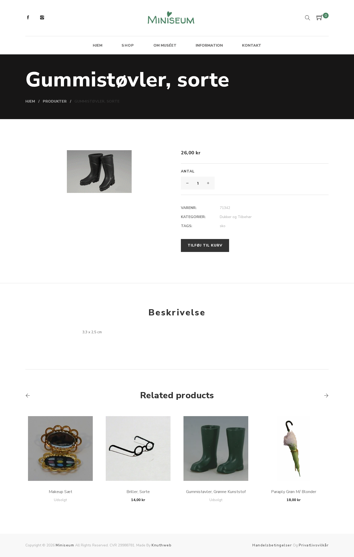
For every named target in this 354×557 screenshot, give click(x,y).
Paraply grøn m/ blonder (293, 492)
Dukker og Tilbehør (236, 216)
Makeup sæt (60, 492)
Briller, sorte (138, 492)
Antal (188, 171)
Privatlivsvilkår (314, 545)
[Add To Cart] (60, 468)
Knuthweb (162, 545)
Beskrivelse (177, 313)
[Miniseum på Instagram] (42, 18)
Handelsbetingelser (272, 545)
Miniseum (65, 545)
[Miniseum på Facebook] (28, 18)
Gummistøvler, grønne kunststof (216, 492)
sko (222, 225)
